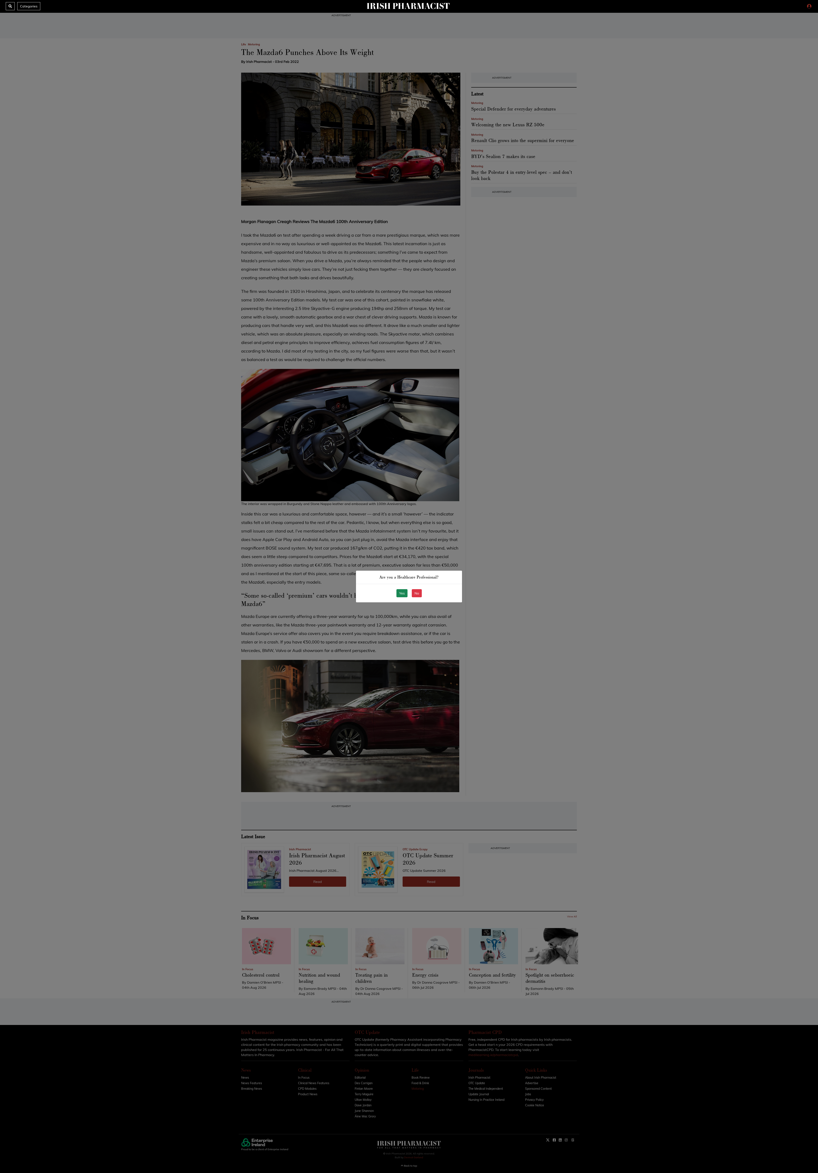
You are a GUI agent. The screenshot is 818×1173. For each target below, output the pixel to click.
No (417, 593)
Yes (402, 593)
